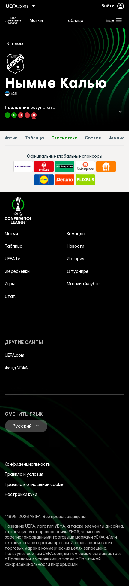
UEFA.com (14, 355)
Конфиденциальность (27, 464)
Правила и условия (24, 474)
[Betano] (64, 179)
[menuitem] (42, 20)
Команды (76, 233)
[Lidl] (44, 179)
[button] (112, 20)
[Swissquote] (85, 166)
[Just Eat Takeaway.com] (106, 166)
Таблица (34, 138)
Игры (10, 283)
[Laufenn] (23, 166)
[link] (36, 20)
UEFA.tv (12, 258)
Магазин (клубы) (83, 283)
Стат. (10, 296)
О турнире (77, 271)
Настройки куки (21, 494)
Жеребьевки (17, 271)
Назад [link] (18, 43)
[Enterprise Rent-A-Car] (64, 166)
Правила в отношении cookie (34, 484)
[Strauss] (44, 166)
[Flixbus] (85, 179)
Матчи (10, 138)
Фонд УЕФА (16, 367)
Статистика (64, 138)
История (75, 258)
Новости (75, 246)
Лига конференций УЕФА (13, 20)
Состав (93, 138)
